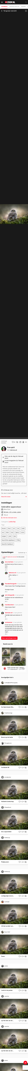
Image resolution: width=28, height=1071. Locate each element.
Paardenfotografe (11, 583)
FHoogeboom (8, 743)
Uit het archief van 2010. (7, 926)
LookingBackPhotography (11, 682)
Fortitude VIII (5, 767)
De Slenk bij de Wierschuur (7, 707)
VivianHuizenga (8, 713)
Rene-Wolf (7, 932)
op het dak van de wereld (7, 1051)
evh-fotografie (9, 595)
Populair (23, 6)
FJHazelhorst (6, 807)
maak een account (12, 556)
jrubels (6, 966)
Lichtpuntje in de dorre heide (7, 896)
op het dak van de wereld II (7, 1020)
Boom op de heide (7, 737)
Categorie (8, 521)
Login (4, 556)
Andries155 (6, 837)
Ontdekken (4, 6)
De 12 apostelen (6, 831)
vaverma (5, 996)
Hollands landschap (7, 801)
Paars (3, 956)
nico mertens (9, 562)
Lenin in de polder (7, 990)
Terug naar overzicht (10, 11)
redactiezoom (14, 669)
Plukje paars (5, 862)
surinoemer (8, 622)
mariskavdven (9, 604)
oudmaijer (6, 901)
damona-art (13, 450)
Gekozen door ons (14, 6)
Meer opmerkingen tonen (9, 638)
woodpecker (6, 777)
